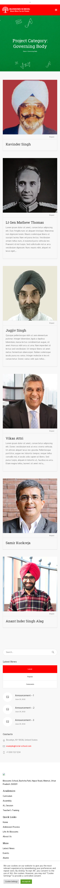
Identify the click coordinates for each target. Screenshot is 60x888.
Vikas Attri (14, 438)
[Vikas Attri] (30, 401)
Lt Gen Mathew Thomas (25, 222)
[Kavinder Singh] (30, 107)
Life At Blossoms (10, 832)
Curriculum (7, 796)
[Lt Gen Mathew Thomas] (30, 185)
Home (25, 51)
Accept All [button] (26, 881)
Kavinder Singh (18, 144)
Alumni (6, 858)
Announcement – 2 (24, 708)
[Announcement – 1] (7, 697)
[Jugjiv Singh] (30, 293)
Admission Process (11, 827)
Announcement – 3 (24, 720)
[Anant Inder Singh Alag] (30, 584)
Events (6, 853)
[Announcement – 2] (7, 709)
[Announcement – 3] (7, 721)
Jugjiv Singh (16, 330)
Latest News (9, 848)
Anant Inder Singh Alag (25, 621)
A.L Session (8, 805)
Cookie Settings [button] (11, 881)
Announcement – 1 (24, 695)
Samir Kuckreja (18, 543)
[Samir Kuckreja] (30, 505)
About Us (7, 836)
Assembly (7, 801)
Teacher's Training (11, 810)
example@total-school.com (18, 746)
